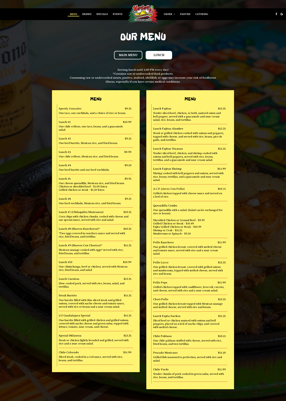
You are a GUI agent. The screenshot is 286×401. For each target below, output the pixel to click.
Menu (73, 14)
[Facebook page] (276, 14)
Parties (185, 14)
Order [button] (168, 14)
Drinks (86, 14)
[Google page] (281, 14)
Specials (102, 14)
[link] (143, 14)
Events (117, 14)
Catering (201, 14)
